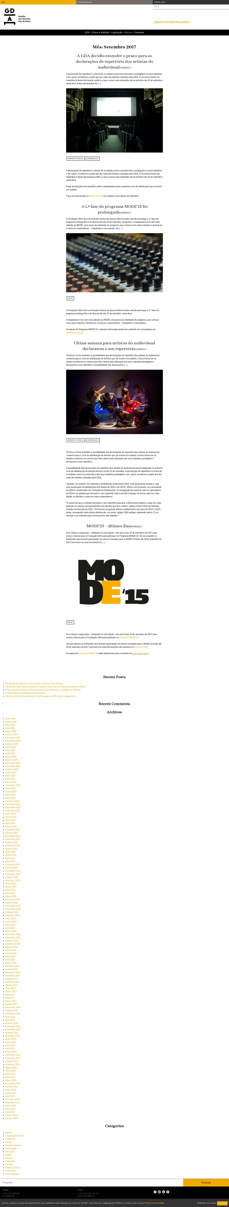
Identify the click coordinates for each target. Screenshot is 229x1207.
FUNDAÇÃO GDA (85, 2)
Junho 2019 (10, 922)
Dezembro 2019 (12, 906)
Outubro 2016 (11, 1010)
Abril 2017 (10, 998)
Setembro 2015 (12, 1036)
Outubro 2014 (11, 1061)
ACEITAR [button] (222, 1203)
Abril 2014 (10, 1077)
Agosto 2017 (11, 985)
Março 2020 (10, 896)
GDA (3, 2)
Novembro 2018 (12, 937)
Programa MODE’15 (128, 637)
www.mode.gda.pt (74, 332)
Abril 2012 (10, 1112)
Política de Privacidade (154, 1203)
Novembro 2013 (12, 1083)
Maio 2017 (10, 995)
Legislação (116, 32)
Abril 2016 (10, 1020)
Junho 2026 (10, 722)
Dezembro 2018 (12, 934)
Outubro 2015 (11, 1033)
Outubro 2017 (11, 979)
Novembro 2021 (12, 839)
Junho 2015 (10, 1042)
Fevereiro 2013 (12, 1099)
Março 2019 (10, 931)
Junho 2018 (10, 953)
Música (8, 1158)
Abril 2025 (10, 753)
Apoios (8, 1133)
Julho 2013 (10, 1090)
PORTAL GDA (159, 2)
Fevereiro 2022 (12, 830)
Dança (8, 1142)
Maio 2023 (10, 795)
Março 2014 (10, 1080)
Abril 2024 (10, 779)
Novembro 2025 (12, 741)
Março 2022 (10, 826)
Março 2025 (10, 757)
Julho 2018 (10, 950)
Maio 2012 (10, 1109)
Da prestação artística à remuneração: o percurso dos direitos (34, 683)
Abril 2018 (10, 960)
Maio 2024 (10, 776)
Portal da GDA (96, 196)
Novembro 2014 (12, 1058)
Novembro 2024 (12, 766)
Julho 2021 (10, 852)
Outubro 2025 (11, 744)
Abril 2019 (10, 928)
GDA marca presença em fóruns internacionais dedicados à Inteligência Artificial (42, 690)
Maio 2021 (10, 858)
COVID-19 (10, 1139)
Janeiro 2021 (11, 868)
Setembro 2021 (12, 845)
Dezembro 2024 (12, 763)
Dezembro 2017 (12, 972)
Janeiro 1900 (11, 1118)
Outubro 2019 (11, 912)
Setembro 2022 (12, 811)
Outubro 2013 (11, 1087)
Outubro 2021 (11, 842)
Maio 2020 (10, 890)
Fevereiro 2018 (12, 966)
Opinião (9, 1164)
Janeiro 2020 (11, 903)
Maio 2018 (10, 956)
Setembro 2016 (12, 1014)
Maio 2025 (10, 750)
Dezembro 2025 (12, 738)
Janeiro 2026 (11, 734)
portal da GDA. (141, 647)
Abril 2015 (10, 1048)
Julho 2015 (10, 1039)
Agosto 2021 (11, 849)
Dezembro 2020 (12, 871)
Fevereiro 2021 (12, 864)
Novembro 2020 (12, 874)
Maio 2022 (10, 820)
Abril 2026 (10, 728)
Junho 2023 (10, 791)
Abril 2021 (10, 861)
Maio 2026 (10, 725)
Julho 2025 (10, 747)
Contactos (139, 32)
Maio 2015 (10, 1045)
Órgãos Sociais (12, 1167)
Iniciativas (10, 1152)
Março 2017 (10, 1001)
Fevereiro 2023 (12, 801)
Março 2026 (10, 731)
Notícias (128, 32)
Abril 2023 (10, 798)
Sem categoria (12, 1174)
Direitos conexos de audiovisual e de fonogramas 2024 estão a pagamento (40, 696)
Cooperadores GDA (14, 1136)
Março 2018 (10, 963)
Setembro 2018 (12, 944)
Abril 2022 (10, 823)
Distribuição (92, 159)
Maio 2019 (10, 925)
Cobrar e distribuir (101, 32)
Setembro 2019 (12, 915)
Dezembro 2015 (12, 1026)
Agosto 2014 (11, 1067)
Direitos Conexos (75, 159)
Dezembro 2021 (12, 836)
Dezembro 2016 (12, 1007)
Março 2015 (10, 1052)
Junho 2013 (10, 1093)
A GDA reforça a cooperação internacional (25, 693)
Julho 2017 (10, 988)
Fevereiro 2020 (12, 899)
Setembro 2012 (12, 1102)
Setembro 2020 (12, 880)
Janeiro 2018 (11, 969)
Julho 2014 (10, 1071)
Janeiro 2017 (11, 1004)
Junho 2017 (10, 991)
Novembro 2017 (12, 975)
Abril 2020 (10, 893)
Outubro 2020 (11, 877)
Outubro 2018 (11, 941)
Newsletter (10, 1161)
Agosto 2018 (11, 947)
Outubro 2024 (11, 769)
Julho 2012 (10, 1106)
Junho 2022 (10, 817)
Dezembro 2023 (12, 785)
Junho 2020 (10, 887)
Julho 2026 (10, 719)
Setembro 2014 (12, 1064)
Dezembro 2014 (12, 1055)
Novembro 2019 (12, 909)
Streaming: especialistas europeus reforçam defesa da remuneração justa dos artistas (45, 687)
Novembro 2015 (12, 1029)
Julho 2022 (10, 814)
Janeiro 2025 (11, 760)
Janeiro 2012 (11, 1115)
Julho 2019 (10, 918)
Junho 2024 (10, 772)
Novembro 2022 (12, 807)
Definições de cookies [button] (206, 1203)
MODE (156, 7)
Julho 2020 (10, 883)
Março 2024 (10, 782)
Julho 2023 (10, 788)
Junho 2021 (10, 855)
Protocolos (10, 1171)
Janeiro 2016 (11, 1023)
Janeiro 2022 (11, 833)
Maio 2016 (10, 1017)
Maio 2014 (10, 1074)
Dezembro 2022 (12, 804)
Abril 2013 (10, 1096)
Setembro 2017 (12, 982)
